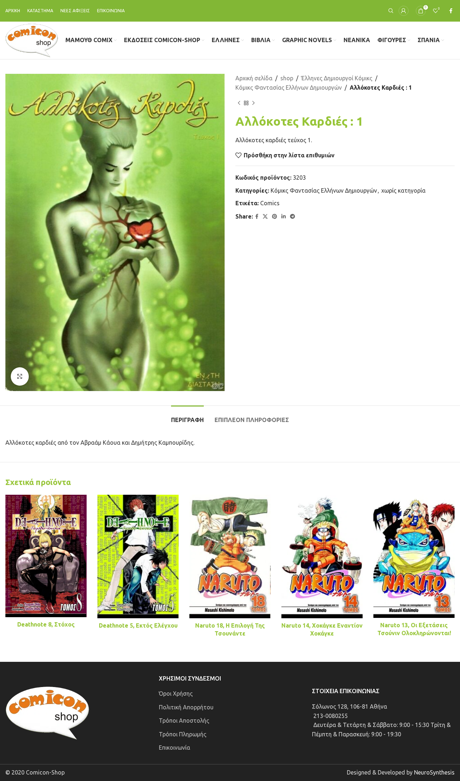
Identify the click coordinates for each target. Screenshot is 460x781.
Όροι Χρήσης (176, 693)
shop (286, 78)
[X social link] (265, 216)
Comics (270, 203)
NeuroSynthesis (434, 772)
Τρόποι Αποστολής (184, 720)
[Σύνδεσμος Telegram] (292, 216)
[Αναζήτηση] (390, 11)
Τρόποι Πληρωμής (182, 734)
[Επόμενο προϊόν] (253, 103)
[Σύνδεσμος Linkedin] (283, 216)
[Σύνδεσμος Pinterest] (274, 216)
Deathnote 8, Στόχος (46, 624)
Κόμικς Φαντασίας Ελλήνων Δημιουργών (288, 87)
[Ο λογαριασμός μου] (403, 11)
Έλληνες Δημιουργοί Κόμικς (336, 78)
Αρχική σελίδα (253, 78)
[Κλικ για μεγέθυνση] (20, 376)
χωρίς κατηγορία (403, 190)
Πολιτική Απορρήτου (186, 707)
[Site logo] (31, 39)
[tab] (187, 416)
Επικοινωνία (174, 747)
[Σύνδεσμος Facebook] (451, 11)
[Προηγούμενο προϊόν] (239, 103)
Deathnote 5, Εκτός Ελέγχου (138, 625)
